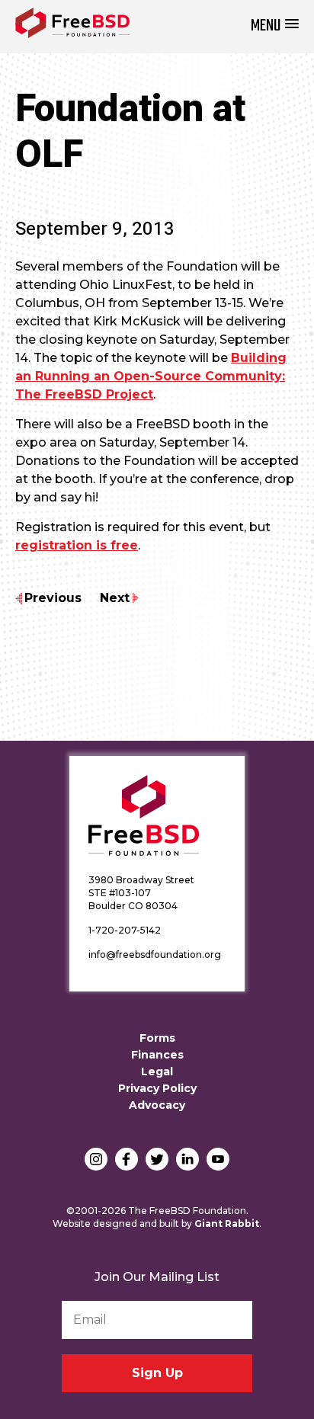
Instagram (96, 1159)
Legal (157, 1071)
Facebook (126, 1159)
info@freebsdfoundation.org (154, 954)
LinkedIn (187, 1159)
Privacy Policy (157, 1088)
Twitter (157, 1159)
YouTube (218, 1159)
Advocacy (157, 1105)
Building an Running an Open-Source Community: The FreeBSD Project (151, 376)
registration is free (76, 545)
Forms (157, 1038)
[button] (274, 26)
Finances (157, 1055)
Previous (53, 598)
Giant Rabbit (226, 1223)
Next (115, 598)
